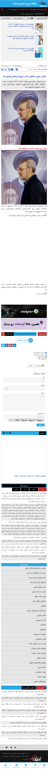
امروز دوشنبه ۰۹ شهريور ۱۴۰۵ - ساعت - (31, 9)
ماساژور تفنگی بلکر (39, 601)
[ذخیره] (9, 69)
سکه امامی (42, 667)
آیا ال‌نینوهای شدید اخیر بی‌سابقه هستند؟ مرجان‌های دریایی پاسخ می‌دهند (23, 733)
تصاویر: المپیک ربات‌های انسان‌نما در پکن (30, 475)
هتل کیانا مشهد (40, 596)
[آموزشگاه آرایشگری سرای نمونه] (24, 324)
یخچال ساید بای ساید (38, 582)
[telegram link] (11, 747)
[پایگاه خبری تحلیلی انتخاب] (43, 3)
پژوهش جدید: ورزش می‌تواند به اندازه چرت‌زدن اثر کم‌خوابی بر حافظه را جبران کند (21, 26)
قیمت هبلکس (41, 639)
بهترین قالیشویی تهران (37, 662)
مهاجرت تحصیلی (40, 634)
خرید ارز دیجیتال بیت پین (36, 572)
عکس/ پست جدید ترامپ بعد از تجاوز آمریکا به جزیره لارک (27, 522)
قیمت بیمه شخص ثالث (37, 643)
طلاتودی (43, 629)
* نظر (43, 393)
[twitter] (3, 345)
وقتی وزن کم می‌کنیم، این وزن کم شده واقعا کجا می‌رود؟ (21, 49)
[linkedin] (14, 345)
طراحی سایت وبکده (39, 653)
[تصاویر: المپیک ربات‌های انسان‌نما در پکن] (24, 455)
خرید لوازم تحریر (40, 587)
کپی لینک (42, 334)
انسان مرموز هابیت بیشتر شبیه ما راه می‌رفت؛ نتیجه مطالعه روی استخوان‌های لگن (23, 705)
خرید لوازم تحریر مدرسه (37, 577)
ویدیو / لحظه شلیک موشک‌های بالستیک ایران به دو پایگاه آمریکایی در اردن (23, 542)
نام (44, 377)
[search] (2, 10)
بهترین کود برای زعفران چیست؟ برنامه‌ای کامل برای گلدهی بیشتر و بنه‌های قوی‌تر (23, 692)
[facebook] (7, 345)
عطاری (43, 606)
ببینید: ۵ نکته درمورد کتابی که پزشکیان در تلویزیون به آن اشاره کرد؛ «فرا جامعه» (23, 557)
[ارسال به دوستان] (5, 69)
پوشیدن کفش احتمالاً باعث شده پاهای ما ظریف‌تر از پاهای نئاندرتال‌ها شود (20, 37)
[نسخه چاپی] (2, 69)
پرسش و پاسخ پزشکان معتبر (35, 568)
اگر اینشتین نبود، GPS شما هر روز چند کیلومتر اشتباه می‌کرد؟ (26, 738)
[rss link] (15, 747)
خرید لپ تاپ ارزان (39, 591)
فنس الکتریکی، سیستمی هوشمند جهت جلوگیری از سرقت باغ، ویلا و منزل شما (23, 699)
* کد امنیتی (41, 413)
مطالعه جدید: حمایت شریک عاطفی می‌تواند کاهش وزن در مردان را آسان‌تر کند (23, 727)
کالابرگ (43, 624)
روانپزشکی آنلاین (40, 681)
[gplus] (10, 345)
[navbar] (46, 9)
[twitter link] (6, 747)
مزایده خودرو (41, 658)
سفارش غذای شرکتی (38, 648)
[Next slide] (4, 433)
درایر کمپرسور (41, 620)
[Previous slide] (10, 433)
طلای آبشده (41, 676)
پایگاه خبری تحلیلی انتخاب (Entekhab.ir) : (32, 148)
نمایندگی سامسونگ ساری (36, 610)
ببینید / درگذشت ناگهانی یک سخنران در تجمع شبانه (29, 537)
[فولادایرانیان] (24, 297)
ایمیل (43, 385)
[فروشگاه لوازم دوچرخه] (24, 311)
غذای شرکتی (41, 615)
